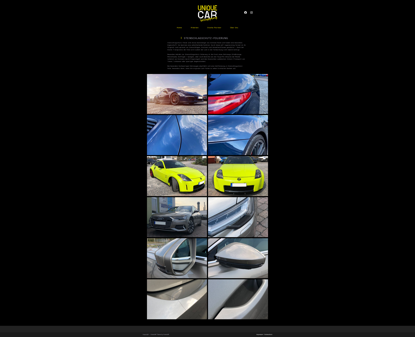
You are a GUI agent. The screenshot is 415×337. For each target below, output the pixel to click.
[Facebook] (245, 12)
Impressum (259, 334)
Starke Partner (214, 28)
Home (179, 28)
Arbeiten (195, 28)
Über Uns (234, 28)
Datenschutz (268, 334)
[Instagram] (251, 12)
